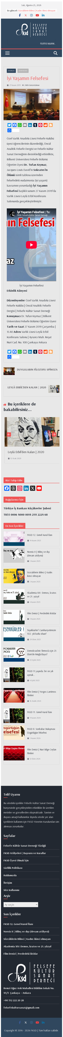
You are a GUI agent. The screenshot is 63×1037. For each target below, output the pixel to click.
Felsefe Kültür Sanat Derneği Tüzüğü (25, 845)
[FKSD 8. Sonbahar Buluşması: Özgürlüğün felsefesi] (14, 734)
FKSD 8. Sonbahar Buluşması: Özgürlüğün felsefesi (41, 730)
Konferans (23, 71)
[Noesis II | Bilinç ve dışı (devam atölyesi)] (14, 557)
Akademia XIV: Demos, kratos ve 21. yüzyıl (41, 594)
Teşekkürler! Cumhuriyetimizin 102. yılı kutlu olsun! (41, 632)
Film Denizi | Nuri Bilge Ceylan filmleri (41, 751)
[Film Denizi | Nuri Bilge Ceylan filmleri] (14, 755)
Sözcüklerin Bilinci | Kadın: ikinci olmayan (36, 10)
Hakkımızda (10, 875)
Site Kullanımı (11, 890)
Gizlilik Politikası (13, 867)
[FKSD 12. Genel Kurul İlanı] (14, 538)
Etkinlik (11, 71)
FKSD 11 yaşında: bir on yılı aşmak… (40, 673)
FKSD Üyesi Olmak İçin (16, 860)
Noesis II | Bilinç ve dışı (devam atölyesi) (38, 553)
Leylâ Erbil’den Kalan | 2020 (27, 387)
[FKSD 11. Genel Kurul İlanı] (14, 715)
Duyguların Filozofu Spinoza (37, 369)
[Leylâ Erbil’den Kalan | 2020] (31, 420)
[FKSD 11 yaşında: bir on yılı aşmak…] (14, 676)
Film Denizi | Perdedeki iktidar (41, 613)
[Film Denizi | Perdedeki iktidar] (14, 617)
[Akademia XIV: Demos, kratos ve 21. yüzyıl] (14, 598)
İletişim (8, 882)
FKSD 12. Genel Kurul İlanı (39, 534)
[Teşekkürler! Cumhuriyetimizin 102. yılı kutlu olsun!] (14, 636)
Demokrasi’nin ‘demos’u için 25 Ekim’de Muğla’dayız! (41, 652)
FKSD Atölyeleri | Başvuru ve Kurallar (25, 853)
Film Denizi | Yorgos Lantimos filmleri (41, 693)
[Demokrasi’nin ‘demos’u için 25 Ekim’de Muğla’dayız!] (14, 656)
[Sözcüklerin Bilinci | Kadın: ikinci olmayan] (14, 578)
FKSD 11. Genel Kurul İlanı (39, 712)
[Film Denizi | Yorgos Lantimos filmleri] (14, 697)
